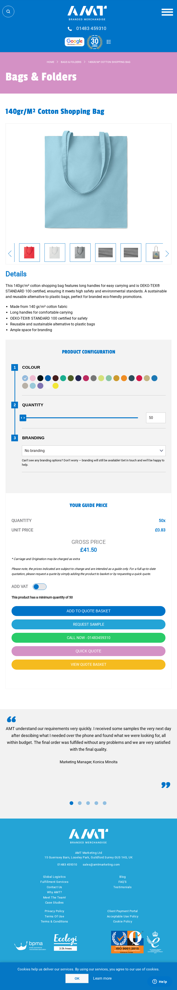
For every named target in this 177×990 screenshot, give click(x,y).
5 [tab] (104, 803)
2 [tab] (80, 803)
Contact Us (54, 887)
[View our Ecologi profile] (65, 942)
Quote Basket (108, 42)
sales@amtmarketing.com (101, 864)
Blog (122, 876)
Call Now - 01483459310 (88, 638)
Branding (33, 438)
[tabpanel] (88, 745)
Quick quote (88, 651)
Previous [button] (10, 253)
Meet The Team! (54, 897)
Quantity (32, 405)
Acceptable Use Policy (123, 916)
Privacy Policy (54, 911)
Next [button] (167, 253)
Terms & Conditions (54, 921)
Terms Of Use (54, 916)
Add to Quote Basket (89, 611)
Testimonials (122, 887)
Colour (31, 367)
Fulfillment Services (54, 882)
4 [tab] (96, 803)
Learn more (102, 978)
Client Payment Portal (122, 911)
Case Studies (54, 902)
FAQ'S (122, 882)
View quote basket (88, 664)
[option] (29, 252)
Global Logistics (54, 876)
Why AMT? (54, 892)
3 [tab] (88, 803)
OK (77, 978)
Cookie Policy (122, 921)
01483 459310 (91, 28)
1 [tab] (71, 803)
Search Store (8, 11)
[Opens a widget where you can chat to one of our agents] (159, 982)
